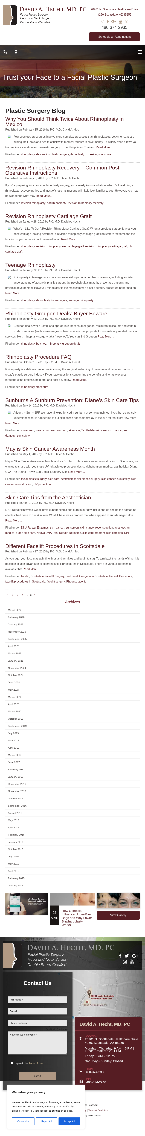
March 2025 (14, 653)
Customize (23, 1121)
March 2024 (14, 697)
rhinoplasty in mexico (83, 154)
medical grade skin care (20, 532)
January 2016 (15, 842)
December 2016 (17, 784)
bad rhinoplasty (56, 202)
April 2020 (13, 704)
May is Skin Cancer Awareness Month (50, 449)
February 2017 (16, 769)
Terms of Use (36, 1063)
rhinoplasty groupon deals (64, 343)
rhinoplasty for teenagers (51, 300)
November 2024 (17, 668)
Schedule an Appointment (114, 36)
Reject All (46, 1121)
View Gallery (118, 915)
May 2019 (13, 740)
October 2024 (15, 675)
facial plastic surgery (34, 478)
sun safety (23, 435)
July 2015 (13, 856)
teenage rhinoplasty (81, 300)
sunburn (62, 430)
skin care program (93, 532)
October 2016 (15, 798)
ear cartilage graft (73, 246)
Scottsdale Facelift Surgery (47, 576)
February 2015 (16, 878)
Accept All (69, 1121)
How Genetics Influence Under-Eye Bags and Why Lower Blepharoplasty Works (77, 918)
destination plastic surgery (52, 154)
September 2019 (17, 726)
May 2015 (13, 863)
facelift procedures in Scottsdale (25, 581)
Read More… (104, 147)
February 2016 (16, 834)
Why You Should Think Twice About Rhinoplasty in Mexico (64, 121)
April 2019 (13, 747)
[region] (46, 1107)
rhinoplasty (28, 154)
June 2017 (14, 762)
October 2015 (15, 849)
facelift (25, 576)
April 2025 (13, 646)
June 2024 (14, 682)
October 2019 (15, 718)
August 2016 (15, 813)
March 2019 (14, 755)
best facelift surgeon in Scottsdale (87, 576)
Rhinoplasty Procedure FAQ (38, 357)
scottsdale (104, 154)
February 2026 (16, 617)
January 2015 (15, 885)
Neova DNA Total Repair (52, 532)
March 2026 (14, 610)
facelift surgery (56, 581)
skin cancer (115, 430)
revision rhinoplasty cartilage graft (106, 246)
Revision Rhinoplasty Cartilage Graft (48, 216)
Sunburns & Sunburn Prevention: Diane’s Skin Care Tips (72, 400)
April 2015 (13, 871)
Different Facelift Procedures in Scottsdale (55, 546)
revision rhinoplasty (33, 202)
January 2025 (15, 660)
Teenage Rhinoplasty (30, 265)
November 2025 (17, 631)
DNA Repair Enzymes (35, 527)
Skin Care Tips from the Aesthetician (48, 497)
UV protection (42, 484)
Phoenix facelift (76, 581)
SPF (127, 532)
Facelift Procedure (120, 576)
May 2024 (13, 689)
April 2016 (13, 827)
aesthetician (122, 527)
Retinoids (75, 532)
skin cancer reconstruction (96, 527)
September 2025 (17, 639)
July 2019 (13, 733)
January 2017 (15, 776)
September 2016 (17, 805)
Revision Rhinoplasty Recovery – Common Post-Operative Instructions (63, 170)
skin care (74, 430)
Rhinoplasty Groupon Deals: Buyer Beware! (57, 313)
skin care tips (114, 532)
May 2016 (13, 820)
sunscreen (27, 430)
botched (41, 343)
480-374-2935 (114, 27)
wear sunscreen (46, 430)
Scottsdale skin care (94, 430)
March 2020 (14, 711)
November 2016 (17, 791)
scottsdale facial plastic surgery (80, 478)
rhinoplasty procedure (34, 386)
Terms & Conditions (98, 1110)
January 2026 (15, 624)
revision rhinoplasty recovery (85, 202)
